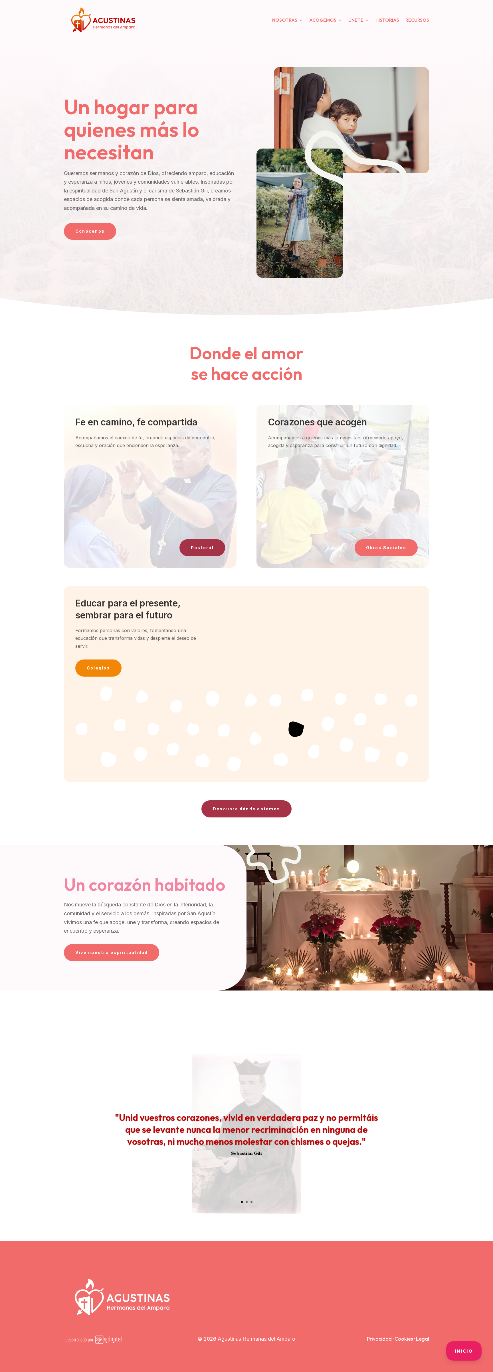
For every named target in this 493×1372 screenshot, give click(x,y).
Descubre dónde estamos (246, 808)
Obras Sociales (386, 547)
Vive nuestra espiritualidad (111, 952)
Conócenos (90, 231)
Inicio (464, 1351)
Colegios (98, 667)
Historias (387, 20)
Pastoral (202, 547)
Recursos (417, 20)
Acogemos (322, 20)
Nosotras (284, 20)
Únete (355, 20)
